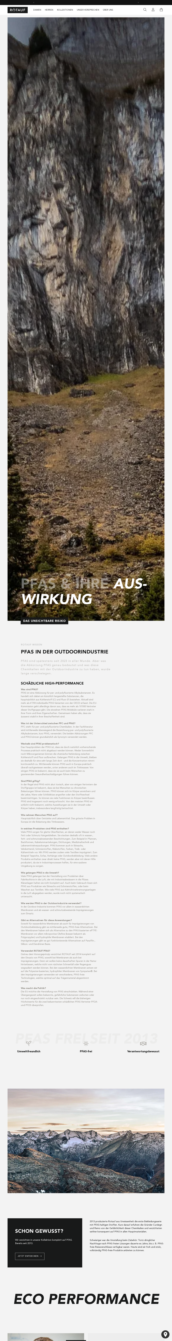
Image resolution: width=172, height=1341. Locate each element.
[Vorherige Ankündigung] (34, 2)
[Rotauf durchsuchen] (145, 10)
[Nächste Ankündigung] (138, 2)
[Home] (18, 10)
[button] (161, 10)
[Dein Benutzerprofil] (153, 10)
